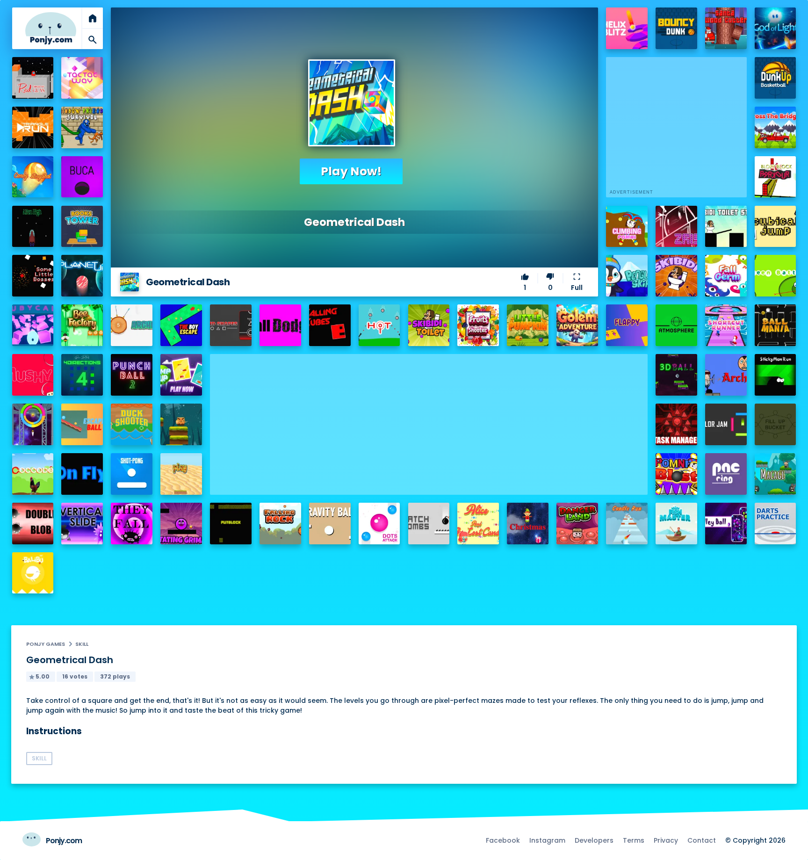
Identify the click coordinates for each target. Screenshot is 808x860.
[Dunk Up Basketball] (775, 78)
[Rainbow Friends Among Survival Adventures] (82, 127)
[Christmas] (527, 523)
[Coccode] (33, 474)
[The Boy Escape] (181, 325)
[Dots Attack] (379, 523)
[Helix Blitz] (627, 28)
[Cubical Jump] (775, 226)
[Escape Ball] (82, 424)
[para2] (181, 474)
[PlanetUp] (82, 275)
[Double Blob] (33, 523)
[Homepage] (50, 28)
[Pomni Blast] (676, 474)
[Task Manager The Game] (676, 424)
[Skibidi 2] (676, 275)
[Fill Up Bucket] (775, 424)
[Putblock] (231, 523)
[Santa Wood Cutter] (726, 28)
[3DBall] (676, 375)
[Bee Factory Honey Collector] (82, 325)
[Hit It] (379, 325)
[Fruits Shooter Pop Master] (478, 325)
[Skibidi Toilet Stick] (726, 226)
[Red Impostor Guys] (33, 78)
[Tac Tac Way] (82, 78)
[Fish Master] (676, 523)
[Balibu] (33, 573)
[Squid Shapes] (231, 325)
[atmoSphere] (676, 325)
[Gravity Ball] (330, 523)
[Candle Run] (627, 523)
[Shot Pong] (131, 474)
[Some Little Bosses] (33, 275)
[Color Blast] (33, 424)
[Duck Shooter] (131, 424)
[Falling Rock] (280, 523)
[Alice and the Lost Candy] (478, 523)
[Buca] (82, 177)
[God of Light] (775, 28)
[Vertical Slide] (82, 523)
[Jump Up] (181, 375)
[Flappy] (627, 325)
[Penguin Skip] (627, 275)
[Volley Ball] (726, 523)
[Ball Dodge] (280, 325)
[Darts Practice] (775, 523)
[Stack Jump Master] (181, 424)
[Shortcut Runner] (726, 325)
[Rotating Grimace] (181, 523)
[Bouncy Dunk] (676, 28)
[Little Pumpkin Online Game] (527, 325)
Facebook (503, 840)
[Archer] (726, 375)
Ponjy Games (45, 644)
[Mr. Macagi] (775, 474)
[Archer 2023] (131, 325)
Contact (701, 840)
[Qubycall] (33, 325)
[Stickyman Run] (775, 375)
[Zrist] (676, 226)
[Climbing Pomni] (627, 226)
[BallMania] (775, 325)
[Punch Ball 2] (131, 375)
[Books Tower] (82, 226)
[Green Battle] (775, 275)
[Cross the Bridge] (775, 127)
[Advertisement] (429, 419)
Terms (633, 840)
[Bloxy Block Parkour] (775, 177)
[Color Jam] (726, 424)
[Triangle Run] (33, 127)
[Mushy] (33, 375)
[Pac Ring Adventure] (726, 474)
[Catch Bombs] (429, 523)
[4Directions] (82, 375)
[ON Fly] (82, 474)
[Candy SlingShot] (33, 177)
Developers (594, 840)
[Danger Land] (577, 523)
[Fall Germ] (726, 275)
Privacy (666, 840)
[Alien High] (33, 226)
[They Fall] (131, 523)
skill (81, 644)
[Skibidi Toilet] (429, 325)
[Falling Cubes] (330, 325)
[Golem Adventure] (577, 325)
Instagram (547, 840)
